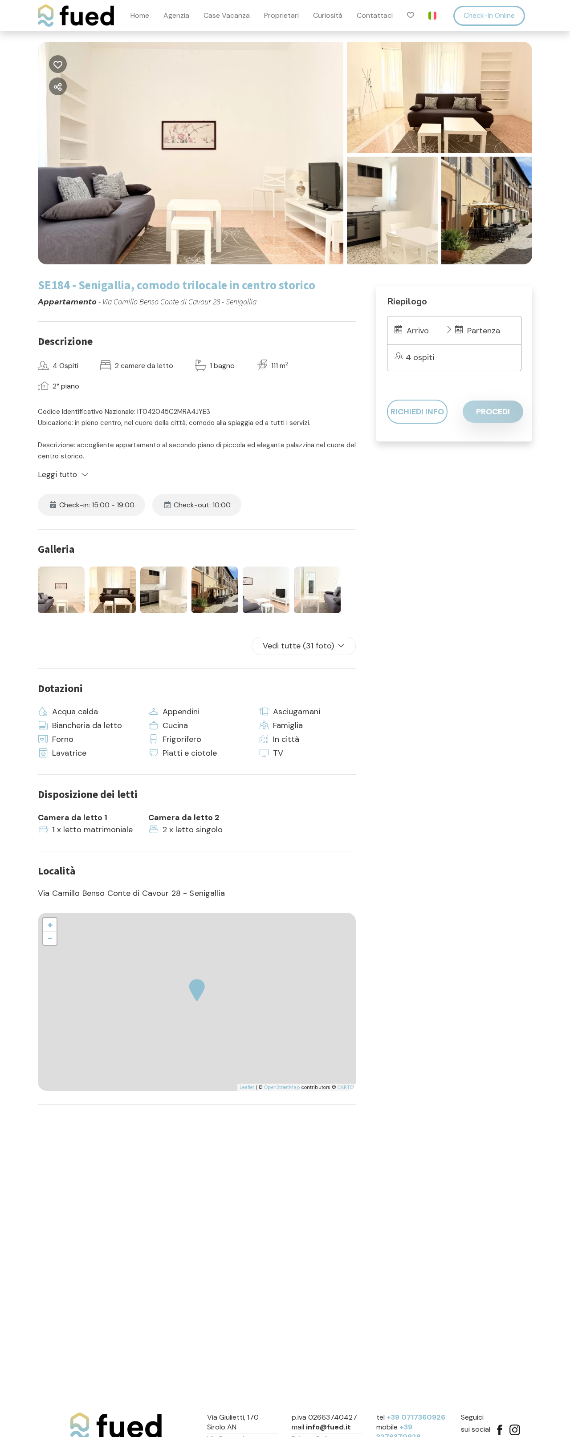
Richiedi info (417, 411)
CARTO (346, 1087)
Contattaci (375, 15)
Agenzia (176, 15)
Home (139, 15)
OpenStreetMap (282, 1087)
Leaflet (247, 1087)
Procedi (493, 411)
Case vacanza (227, 15)
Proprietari (281, 15)
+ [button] (50, 924)
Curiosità (327, 15)
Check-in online (489, 15)
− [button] (50, 937)
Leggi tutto (57, 474)
